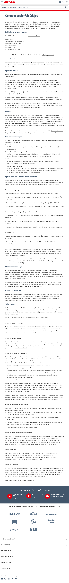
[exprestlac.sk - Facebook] (2, 579)
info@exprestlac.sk (48, 55)
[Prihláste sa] (60, 2)
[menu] (2, 2)
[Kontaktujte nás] (63, 2)
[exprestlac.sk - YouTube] (16, 579)
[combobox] (34, 7)
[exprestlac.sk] (9, 2)
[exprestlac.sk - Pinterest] (9, 579)
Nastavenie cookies (57, 131)
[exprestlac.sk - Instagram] (5, 579)
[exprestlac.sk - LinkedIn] (12, 579)
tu (31, 474)
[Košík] (66, 2)
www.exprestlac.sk (34, 36)
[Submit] (66, 7)
